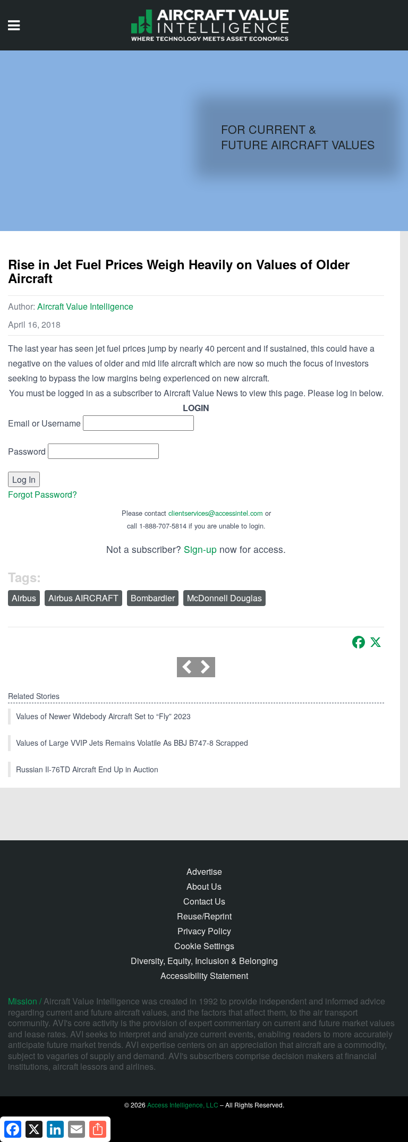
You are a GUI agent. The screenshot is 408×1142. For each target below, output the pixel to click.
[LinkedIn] (55, 1129)
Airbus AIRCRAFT (83, 598)
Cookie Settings (204, 946)
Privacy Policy (204, 931)
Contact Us (204, 901)
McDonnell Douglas (224, 598)
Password (27, 451)
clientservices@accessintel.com (215, 513)
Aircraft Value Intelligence (85, 306)
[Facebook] (358, 642)
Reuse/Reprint (204, 916)
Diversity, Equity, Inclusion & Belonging (204, 960)
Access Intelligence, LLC (182, 1104)
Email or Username (44, 423)
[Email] (76, 1129)
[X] (375, 642)
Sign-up (200, 549)
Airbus (24, 598)
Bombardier (153, 598)
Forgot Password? (42, 494)
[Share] (97, 1129)
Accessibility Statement (204, 975)
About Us (204, 886)
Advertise (204, 871)
